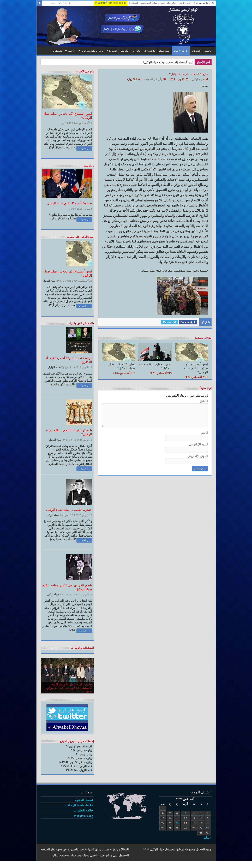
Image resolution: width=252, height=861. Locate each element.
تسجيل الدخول (84, 799)
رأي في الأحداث (180, 51)
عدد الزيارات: (83, 766)
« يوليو (208, 837)
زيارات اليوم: (84, 750)
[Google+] (66, 3)
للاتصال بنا (133, 3)
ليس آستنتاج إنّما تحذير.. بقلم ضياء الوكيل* (196, 368)
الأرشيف (71, 51)
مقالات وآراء (149, 51)
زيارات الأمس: (83, 758)
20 (176, 823)
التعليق (204, 401)
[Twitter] (59, 3)
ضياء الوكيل (198, 79)
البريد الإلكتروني (198, 444)
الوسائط (113, 51)
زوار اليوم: (85, 754)
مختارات (136, 51)
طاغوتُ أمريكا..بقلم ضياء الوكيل (69, 203)
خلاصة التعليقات (83, 810)
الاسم (204, 432)
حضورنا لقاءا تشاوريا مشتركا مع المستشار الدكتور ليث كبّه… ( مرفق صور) (69, 688)
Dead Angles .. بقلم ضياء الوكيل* (121, 366)
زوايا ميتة (125, 51)
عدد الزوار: (85, 770)
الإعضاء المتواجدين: (79, 746)
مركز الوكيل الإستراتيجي (92, 51)
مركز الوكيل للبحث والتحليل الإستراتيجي (158, 3)
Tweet (204, 86)
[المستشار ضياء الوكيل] (126, 26)
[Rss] (69, 3)
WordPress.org (83, 815)
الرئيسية (208, 51)
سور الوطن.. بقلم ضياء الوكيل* (174, 62)
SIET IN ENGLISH (116, 3)
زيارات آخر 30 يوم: (80, 762)
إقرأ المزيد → (84, 148)
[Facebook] (63, 3)
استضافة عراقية (60, 855)
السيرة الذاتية (185, 3)
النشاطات (196, 51)
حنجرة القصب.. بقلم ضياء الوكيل (69, 510)
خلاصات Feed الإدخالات (79, 805)
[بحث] (39, 3)
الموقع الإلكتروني (198, 456)
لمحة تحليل (164, 51)
